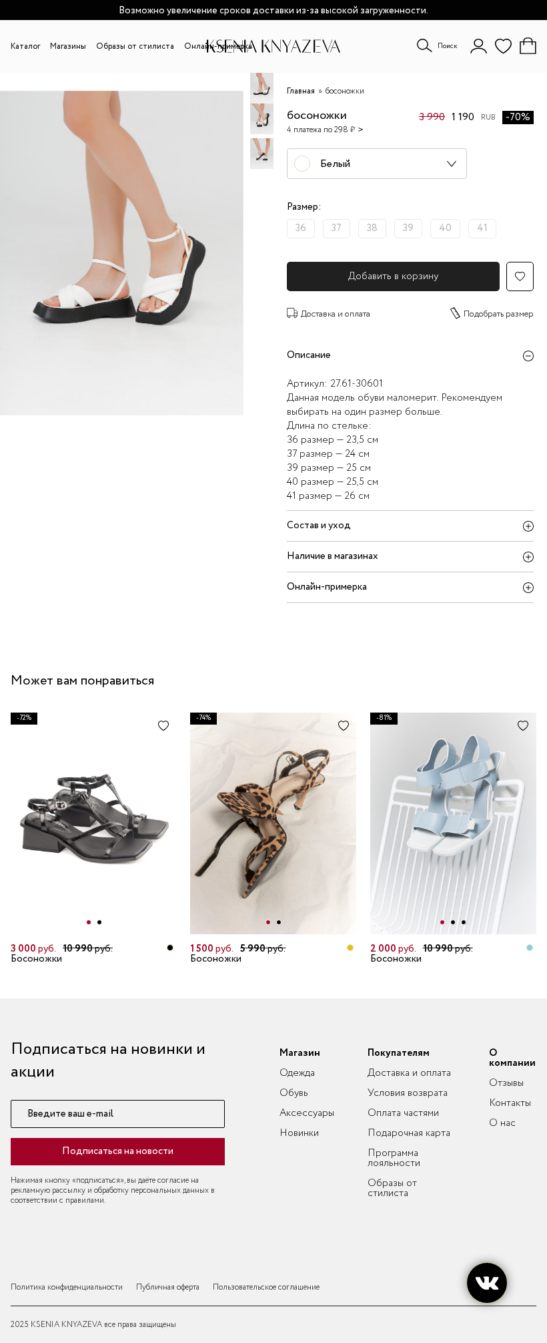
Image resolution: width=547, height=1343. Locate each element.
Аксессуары (307, 1113)
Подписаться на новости (117, 1151)
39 (408, 228)
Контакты (510, 1103)
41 (482, 228)
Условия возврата (408, 1093)
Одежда (297, 1073)
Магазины (68, 46)
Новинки (299, 1133)
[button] (88, 922)
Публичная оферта (167, 1287)
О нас (502, 1123)
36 (301, 228)
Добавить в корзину (393, 276)
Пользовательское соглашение (266, 1287)
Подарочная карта (409, 1133)
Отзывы (506, 1083)
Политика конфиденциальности (67, 1287)
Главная (301, 91)
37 (337, 228)
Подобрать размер (499, 314)
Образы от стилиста (135, 46)
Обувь (294, 1093)
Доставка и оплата (335, 314)
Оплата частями (403, 1113)
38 (372, 228)
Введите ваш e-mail (70, 1114)
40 (445, 228)
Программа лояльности (394, 1158)
